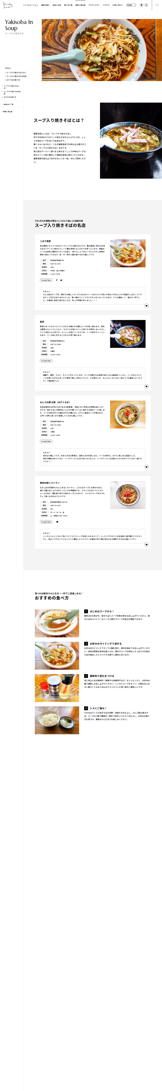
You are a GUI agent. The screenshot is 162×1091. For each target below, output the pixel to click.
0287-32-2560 (55, 344)
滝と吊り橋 (68, 5)
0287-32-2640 (55, 425)
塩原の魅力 (45, 5)
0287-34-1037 (55, 505)
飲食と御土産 (80, 5)
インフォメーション (30, 5)
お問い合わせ (118, 5)
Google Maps (46, 280)
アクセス (106, 5)
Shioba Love (8, 5)
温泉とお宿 (57, 5)
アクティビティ (94, 5)
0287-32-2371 (55, 264)
